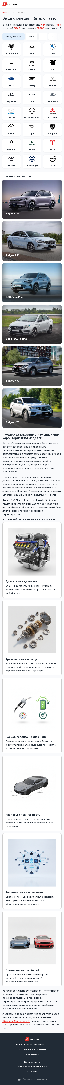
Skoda (32, 149)
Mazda (11, 117)
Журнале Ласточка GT (16, 1020)
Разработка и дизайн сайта (35, 1079)
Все (31, 36)
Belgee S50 (12, 255)
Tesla (53, 149)
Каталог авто (32, 1061)
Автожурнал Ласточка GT (32, 1066)
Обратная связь (32, 1054)
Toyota (11, 165)
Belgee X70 (12, 422)
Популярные (13, 36)
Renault (11, 149)
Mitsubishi (52, 117)
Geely (32, 85)
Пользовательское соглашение (32, 1049)
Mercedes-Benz (32, 117)
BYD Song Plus (14, 297)
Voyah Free (12, 213)
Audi (32, 53)
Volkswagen (32, 165)
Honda (52, 85)
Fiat (52, 69)
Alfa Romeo (11, 53)
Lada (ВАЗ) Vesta (16, 338)
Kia (32, 101)
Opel (32, 133)
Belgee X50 (12, 380)
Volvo (53, 165)
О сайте (32, 1071)
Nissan (11, 133)
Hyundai (11, 101)
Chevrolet (11, 69)
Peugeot (52, 133)
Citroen (32, 69)
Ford (11, 85)
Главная (6, 12)
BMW (52, 53)
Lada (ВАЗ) (52, 101)
